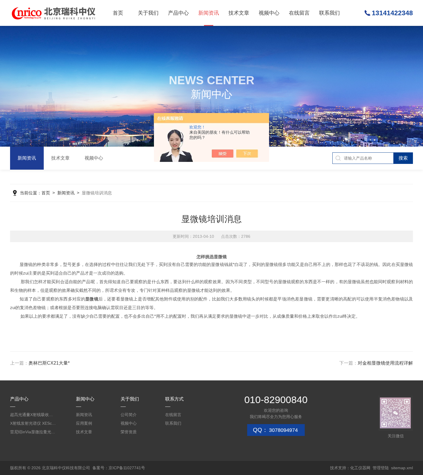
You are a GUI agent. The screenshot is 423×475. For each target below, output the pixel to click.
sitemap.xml (402, 468)
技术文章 (238, 13)
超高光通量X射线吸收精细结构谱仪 (33, 414)
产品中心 (178, 13)
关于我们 (148, 13)
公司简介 (129, 414)
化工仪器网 (360, 468)
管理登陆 (381, 468)
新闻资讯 (208, 13)
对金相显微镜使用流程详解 (385, 363)
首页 (118, 13)
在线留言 (299, 13)
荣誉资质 (129, 432)
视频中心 (269, 13)
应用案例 (84, 423)
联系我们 (329, 13)
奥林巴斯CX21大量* (49, 363)
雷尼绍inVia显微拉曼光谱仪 (33, 432)
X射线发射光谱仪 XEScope (33, 423)
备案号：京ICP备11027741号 (118, 468)
